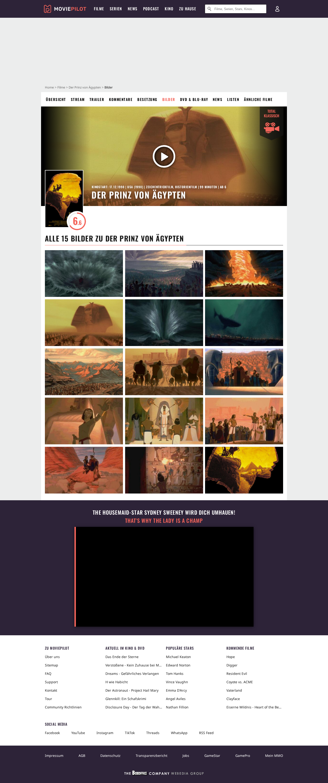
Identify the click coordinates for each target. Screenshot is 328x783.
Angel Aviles (176, 698)
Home (49, 87)
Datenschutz (110, 755)
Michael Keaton (178, 656)
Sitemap (51, 665)
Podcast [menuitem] (151, 9)
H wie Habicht (116, 682)
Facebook (52, 732)
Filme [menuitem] (99, 9)
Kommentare (121, 99)
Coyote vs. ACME (239, 682)
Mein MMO (274, 755)
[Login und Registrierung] (277, 9)
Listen (233, 99)
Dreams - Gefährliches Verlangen (132, 673)
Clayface (233, 698)
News (217, 99)
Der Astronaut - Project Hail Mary (131, 690)
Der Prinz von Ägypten (85, 87)
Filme (61, 87)
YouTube (78, 732)
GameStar (212, 755)
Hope (230, 656)
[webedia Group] (164, 774)
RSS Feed (206, 732)
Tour (48, 698)
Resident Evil (236, 673)
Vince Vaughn (177, 682)
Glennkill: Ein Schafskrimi (125, 698)
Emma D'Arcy (176, 690)
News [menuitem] (132, 9)
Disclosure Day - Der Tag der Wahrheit (133, 707)
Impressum (54, 755)
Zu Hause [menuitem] (187, 9)
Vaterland (234, 690)
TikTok (130, 732)
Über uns (52, 656)
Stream (78, 99)
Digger (231, 665)
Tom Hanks (174, 673)
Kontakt (51, 690)
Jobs (185, 755)
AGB (82, 755)
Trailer (97, 99)
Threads (152, 732)
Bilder (168, 99)
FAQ (48, 673)
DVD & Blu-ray (194, 99)
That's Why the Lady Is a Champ (164, 520)
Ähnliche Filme (258, 99)
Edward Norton (178, 665)
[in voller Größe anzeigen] (84, 273)
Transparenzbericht (151, 755)
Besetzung (147, 99)
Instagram (105, 732)
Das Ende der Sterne (122, 656)
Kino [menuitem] (169, 9)
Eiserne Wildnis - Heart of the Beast (254, 707)
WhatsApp (179, 732)
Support (51, 682)
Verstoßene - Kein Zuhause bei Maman (133, 665)
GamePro (242, 755)
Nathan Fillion (177, 707)
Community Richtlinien (63, 707)
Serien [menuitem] (116, 9)
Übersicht (56, 99)
